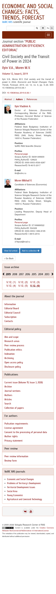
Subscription (10, 317)
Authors (19, 99)
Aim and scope (11, 337)
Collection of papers (14, 407)
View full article (11, 250)
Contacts (8, 321)
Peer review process (14, 345)
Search (7, 403)
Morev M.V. (23, 68)
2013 (47, 274)
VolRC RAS (7, 22)
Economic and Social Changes (20, 479)
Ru (48, 28)
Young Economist (15, 495)
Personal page (21, 153)
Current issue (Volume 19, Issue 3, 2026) (23, 382)
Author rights (11, 436)
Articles (8, 399)
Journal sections (12, 390)
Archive (8, 386)
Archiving (9, 358)
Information (10, 304)
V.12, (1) (11, 282)
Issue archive (11, 267)
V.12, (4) (11, 285)
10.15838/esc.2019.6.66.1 (19, 92)
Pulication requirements (16, 423)
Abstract (8, 99)
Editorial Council (12, 312)
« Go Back (8, 258)
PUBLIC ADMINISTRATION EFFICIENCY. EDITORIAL (23, 45)
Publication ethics (13, 349)
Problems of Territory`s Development (24, 483)
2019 (8, 274)
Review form (10, 460)
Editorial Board (11, 308)
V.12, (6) (35, 285)
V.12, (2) (23, 282)
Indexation (9, 353)
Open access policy (13, 362)
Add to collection (29, 250)
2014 (40, 274)
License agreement (13, 427)
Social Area (12, 491)
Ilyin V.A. (8, 68)
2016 (27, 274)
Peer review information (16, 456)
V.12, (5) (23, 285)
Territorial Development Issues (21, 487)
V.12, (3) (35, 282)
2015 (34, 274)
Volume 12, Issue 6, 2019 (15, 73)
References (32, 99)
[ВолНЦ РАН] (25, 511)
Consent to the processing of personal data (25, 432)
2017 (21, 274)
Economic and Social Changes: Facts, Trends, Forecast (27, 12)
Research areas (11, 341)
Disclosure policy (12, 366)
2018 (14, 274)
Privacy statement (13, 440)
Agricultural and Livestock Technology (24, 499)
